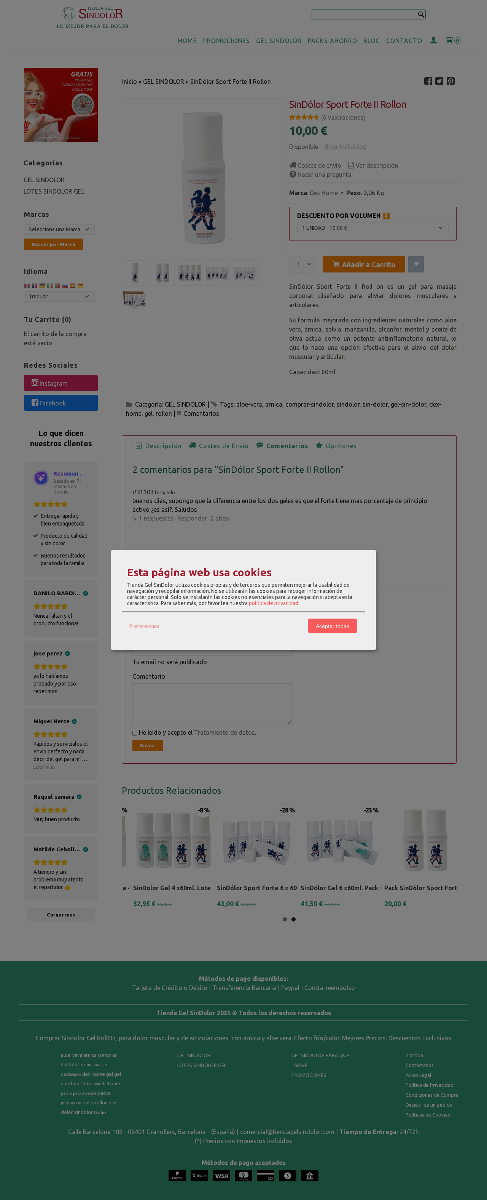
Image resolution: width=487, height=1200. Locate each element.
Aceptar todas (332, 626)
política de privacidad (273, 603)
